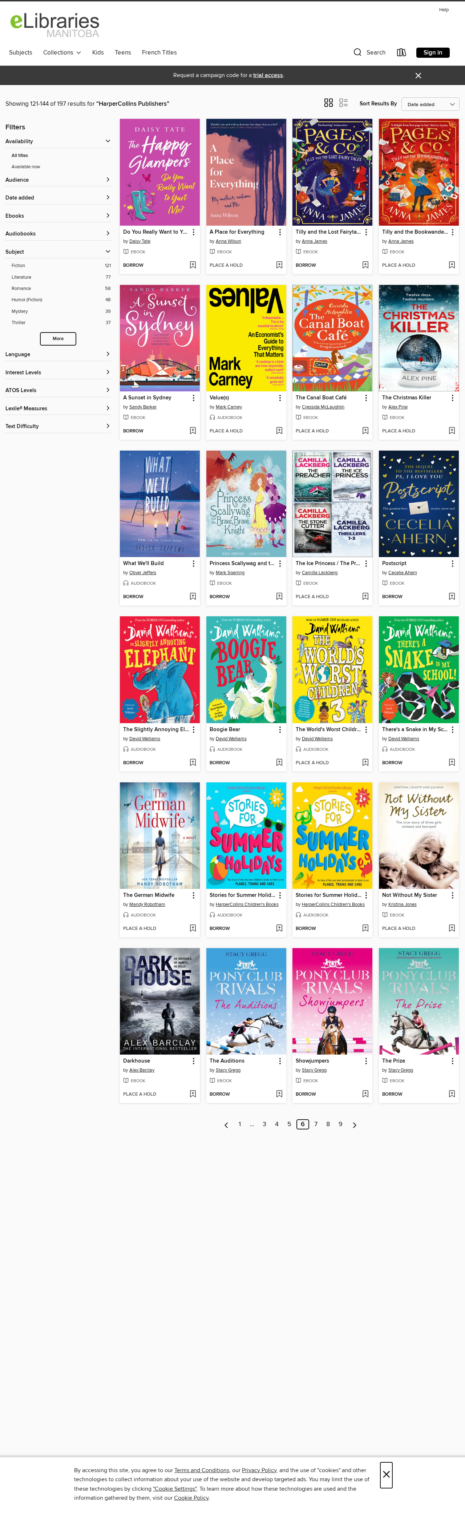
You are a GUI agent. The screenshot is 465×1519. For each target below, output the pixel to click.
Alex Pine (398, 407)
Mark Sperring (230, 573)
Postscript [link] (394, 563)
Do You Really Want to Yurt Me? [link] (156, 232)
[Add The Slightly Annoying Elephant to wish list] (192, 763)
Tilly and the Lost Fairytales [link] (329, 232)
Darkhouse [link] (136, 1061)
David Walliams (144, 739)
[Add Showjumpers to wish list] (365, 1094)
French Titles (159, 53)
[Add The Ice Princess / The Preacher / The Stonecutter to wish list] (365, 597)
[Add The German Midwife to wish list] (192, 929)
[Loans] (402, 54)
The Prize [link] (393, 1061)
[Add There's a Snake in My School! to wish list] (451, 763)
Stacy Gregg (228, 1070)
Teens (123, 53)
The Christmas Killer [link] (406, 398)
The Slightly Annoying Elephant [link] (156, 729)
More (58, 339)
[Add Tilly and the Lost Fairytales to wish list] (365, 265)
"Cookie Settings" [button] (175, 1488)
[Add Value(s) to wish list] (279, 431)
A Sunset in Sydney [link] (147, 398)
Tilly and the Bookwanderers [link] (415, 232)
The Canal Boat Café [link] (321, 398)
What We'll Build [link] (143, 563)
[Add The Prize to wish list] (451, 1094)
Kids (98, 53)
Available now (26, 167)
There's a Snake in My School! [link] (415, 729)
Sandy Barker (143, 407)
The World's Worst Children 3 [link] (329, 729)
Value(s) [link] (219, 398)
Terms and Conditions (201, 1470)
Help (444, 10)
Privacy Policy (259, 1470)
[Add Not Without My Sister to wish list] (451, 929)
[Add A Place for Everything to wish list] (279, 265)
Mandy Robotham (147, 904)
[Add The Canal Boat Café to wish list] (365, 431)
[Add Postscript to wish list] (451, 597)
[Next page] (355, 1124)
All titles (20, 156)
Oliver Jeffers (142, 573)
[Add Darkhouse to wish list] (192, 1094)
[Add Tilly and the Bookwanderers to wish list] (451, 265)
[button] (369, 54)
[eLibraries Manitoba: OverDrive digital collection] (55, 25)
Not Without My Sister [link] (409, 895)
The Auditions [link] (227, 1061)
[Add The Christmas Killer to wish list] (451, 431)
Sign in (433, 53)
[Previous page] (226, 1124)
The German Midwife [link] (148, 895)
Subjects (20, 53)
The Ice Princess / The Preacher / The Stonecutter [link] (329, 563)
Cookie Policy (191, 1498)
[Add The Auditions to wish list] (279, 1094)
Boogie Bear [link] (225, 729)
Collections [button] (59, 53)
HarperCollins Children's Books (247, 904)
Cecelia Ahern (402, 573)
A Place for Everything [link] (237, 232)
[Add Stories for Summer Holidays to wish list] (279, 929)
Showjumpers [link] (312, 1061)
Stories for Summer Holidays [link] (243, 895)
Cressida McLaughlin (323, 407)
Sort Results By (378, 103)
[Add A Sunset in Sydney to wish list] (192, 431)
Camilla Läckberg (319, 573)
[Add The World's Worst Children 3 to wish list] (365, 763)
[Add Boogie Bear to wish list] (279, 763)
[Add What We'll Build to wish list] (192, 597)
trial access (268, 75)
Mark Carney (229, 407)
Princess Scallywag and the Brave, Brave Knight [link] (243, 563)
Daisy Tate (139, 241)
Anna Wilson (228, 241)
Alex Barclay (141, 1070)
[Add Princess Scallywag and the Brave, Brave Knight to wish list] (279, 597)
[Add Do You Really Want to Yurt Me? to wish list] (192, 265)
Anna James (314, 241)
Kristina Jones (402, 904)
